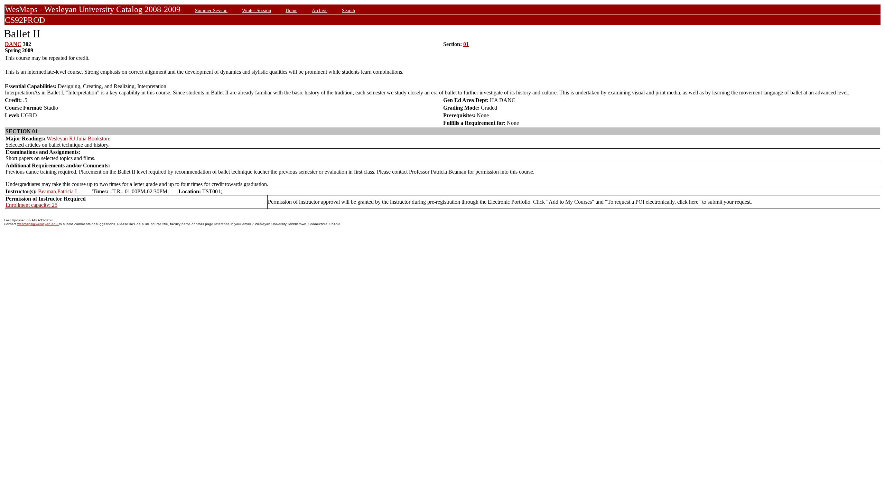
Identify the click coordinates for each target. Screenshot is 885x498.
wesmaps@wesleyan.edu (38, 224)
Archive (319, 10)
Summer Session (211, 10)
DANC (13, 44)
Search (348, 10)
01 (466, 44)
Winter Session (256, 10)
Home (291, 10)
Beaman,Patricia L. (59, 191)
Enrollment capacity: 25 (31, 205)
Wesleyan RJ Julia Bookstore (78, 138)
